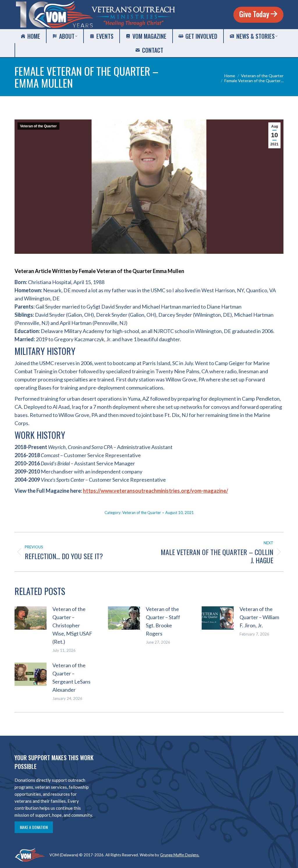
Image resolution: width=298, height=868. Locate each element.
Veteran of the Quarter (38, 126)
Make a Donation (34, 827)
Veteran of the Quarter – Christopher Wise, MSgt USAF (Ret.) (72, 625)
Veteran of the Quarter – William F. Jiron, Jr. (259, 617)
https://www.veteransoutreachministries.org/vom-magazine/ (155, 490)
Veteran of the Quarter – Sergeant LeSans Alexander (71, 677)
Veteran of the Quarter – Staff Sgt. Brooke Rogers (163, 621)
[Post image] (31, 618)
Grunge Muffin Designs (179, 855)
